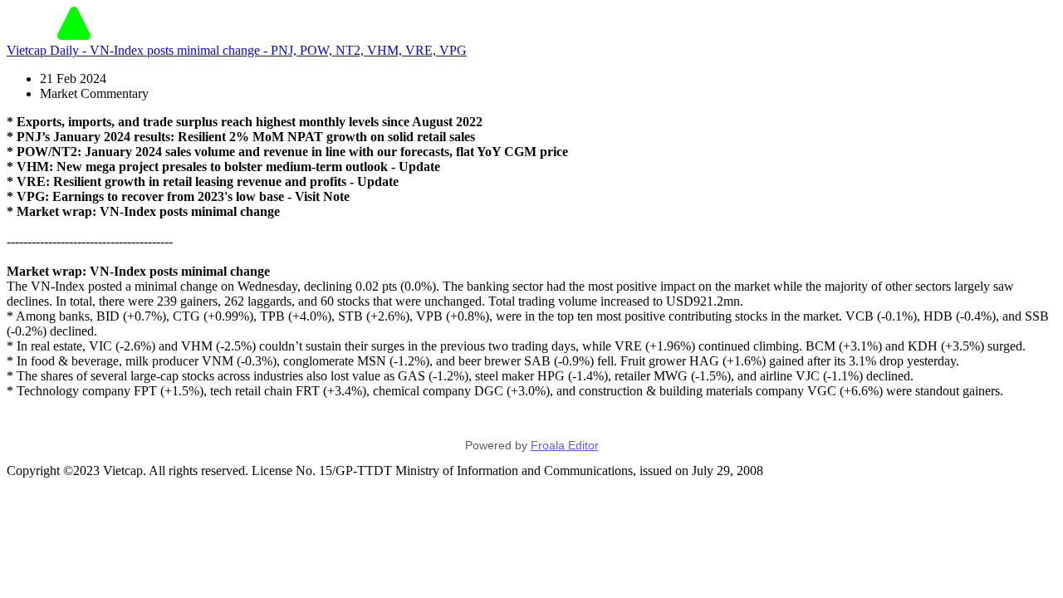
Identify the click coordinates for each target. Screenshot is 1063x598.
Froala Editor (565, 445)
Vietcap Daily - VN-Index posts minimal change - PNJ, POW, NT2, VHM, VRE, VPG (237, 50)
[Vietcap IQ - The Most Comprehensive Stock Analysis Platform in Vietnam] (74, 35)
